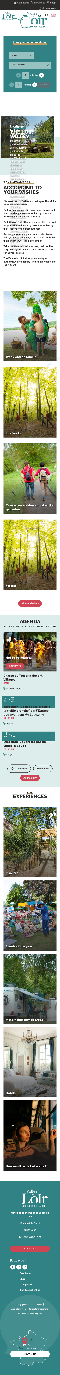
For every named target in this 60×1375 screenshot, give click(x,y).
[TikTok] (18, 1267)
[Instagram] (24, 1267)
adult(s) (34, 75)
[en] (53, 15)
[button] (53, 15)
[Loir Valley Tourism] (35, 20)
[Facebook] (12, 1267)
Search (43, 84)
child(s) (27, 85)
